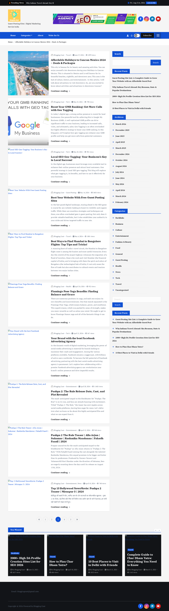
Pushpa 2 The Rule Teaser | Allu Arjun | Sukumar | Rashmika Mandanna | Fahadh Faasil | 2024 (77, 438)
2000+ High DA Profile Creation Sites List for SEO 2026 (136, 96)
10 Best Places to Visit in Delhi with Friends (131, 108)
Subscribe (147, 35)
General (119, 254)
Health (68, 286)
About (40, 35)
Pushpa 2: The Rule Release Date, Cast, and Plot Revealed (78, 393)
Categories (26, 35)
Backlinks (120, 218)
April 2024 (120, 190)
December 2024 (122, 154)
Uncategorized (122, 290)
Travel (68, 55)
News (80, 483)
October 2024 (121, 160)
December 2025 (122, 130)
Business (119, 224)
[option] (26, 555)
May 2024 (120, 184)
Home (13, 35)
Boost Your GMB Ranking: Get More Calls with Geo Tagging (76, 108)
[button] (156, 530)
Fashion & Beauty (123, 242)
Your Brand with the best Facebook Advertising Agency (73, 339)
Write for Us (54, 35)
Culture (119, 230)
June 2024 (120, 178)
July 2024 (120, 172)
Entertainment (71, 386)
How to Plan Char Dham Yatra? (126, 102)
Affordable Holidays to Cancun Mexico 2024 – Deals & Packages (40, 42)
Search (118, 54)
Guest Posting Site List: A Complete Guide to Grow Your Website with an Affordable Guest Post (143, 558)
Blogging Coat (59, 55)
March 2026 (121, 124)
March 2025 (121, 148)
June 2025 (120, 136)
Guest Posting (71, 192)
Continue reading (59, 91)
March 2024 (121, 196)
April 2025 (120, 142)
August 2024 (121, 166)
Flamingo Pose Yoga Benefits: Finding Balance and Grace (74, 293)
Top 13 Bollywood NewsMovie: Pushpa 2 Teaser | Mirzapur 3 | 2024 (76, 490)
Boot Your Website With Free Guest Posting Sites (78, 199)
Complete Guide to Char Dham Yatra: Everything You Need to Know (103, 560)
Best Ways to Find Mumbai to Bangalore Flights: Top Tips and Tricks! (76, 242)
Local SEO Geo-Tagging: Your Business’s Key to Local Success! (79, 158)
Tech (68, 102)
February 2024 (122, 202)
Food (118, 248)
